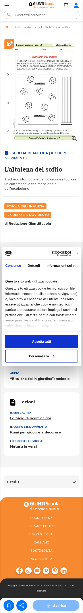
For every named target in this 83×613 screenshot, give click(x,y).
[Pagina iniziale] (6, 27)
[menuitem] (19, 570)
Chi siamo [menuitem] (41, 542)
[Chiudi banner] (77, 253)
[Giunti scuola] (41, 505)
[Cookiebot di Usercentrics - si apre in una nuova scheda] (53, 253)
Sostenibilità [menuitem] (41, 551)
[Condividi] (21, 605)
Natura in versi (23, 446)
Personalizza (39, 356)
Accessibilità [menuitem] (41, 559)
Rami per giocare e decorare (35, 432)
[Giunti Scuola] (41, 5)
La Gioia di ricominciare (30, 418)
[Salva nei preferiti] (9, 605)
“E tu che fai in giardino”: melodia (39, 378)
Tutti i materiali (25, 27)
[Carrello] (66, 5)
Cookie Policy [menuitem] (41, 518)
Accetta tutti (41, 341)
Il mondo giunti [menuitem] (41, 534)
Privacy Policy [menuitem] (41, 526)
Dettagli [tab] (34, 265)
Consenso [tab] (13, 265)
